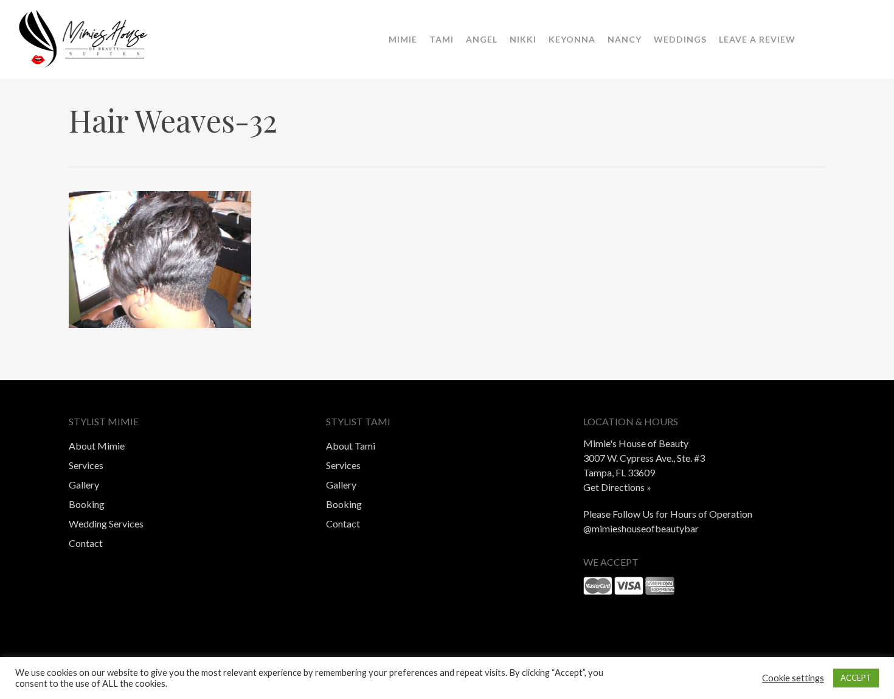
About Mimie (97, 445)
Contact (86, 543)
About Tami (350, 445)
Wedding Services (106, 523)
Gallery (84, 484)
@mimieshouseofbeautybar (641, 528)
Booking (87, 504)
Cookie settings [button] (793, 678)
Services (86, 465)
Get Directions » (617, 487)
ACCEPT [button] (855, 678)
